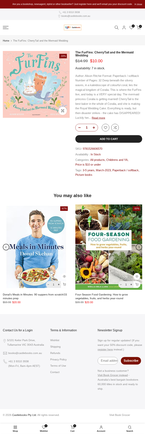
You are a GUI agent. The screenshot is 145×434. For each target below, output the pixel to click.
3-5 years (88, 170)
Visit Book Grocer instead (113, 375)
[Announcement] (72, 4)
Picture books (83, 174)
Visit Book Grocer (119, 414)
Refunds (55, 353)
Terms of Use (58, 365)
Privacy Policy (58, 359)
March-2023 (103, 170)
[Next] (139, 247)
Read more (98, 117)
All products (97, 159)
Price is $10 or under (88, 164)
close (8, 4)
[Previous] (6, 247)
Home (6, 40)
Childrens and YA (117, 159)
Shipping (55, 346)
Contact (54, 372)
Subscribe (131, 360)
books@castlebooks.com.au (75, 16)
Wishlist (54, 340)
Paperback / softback (125, 170)
